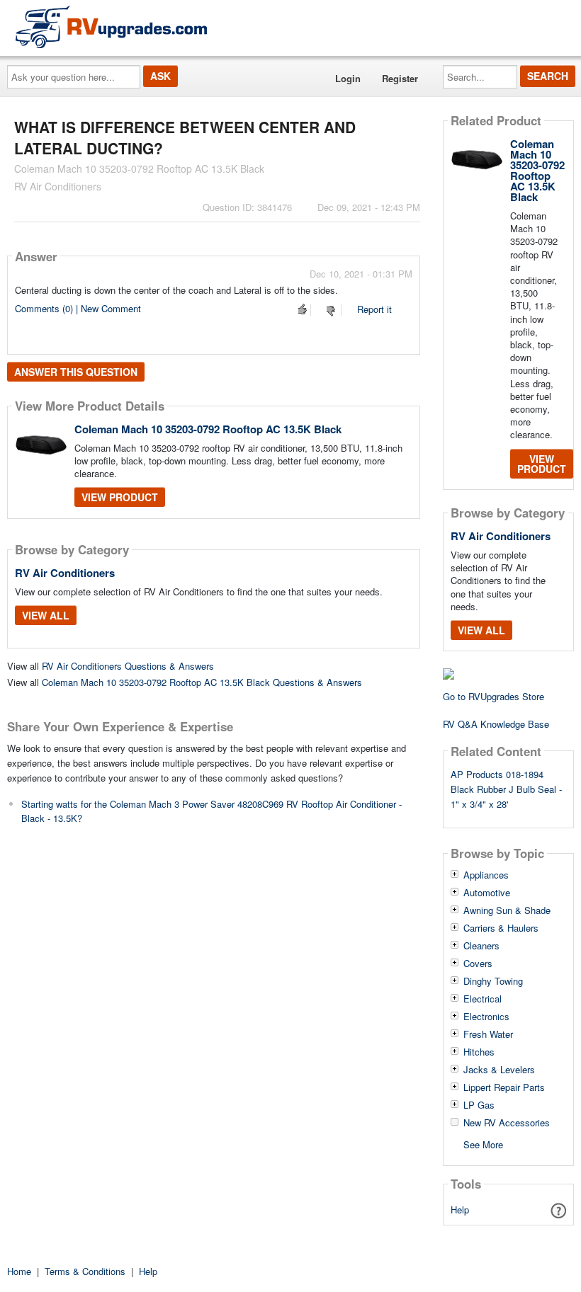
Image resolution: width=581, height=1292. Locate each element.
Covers (477, 963)
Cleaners (481, 946)
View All (45, 615)
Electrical (482, 999)
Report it (374, 309)
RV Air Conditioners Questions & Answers (128, 666)
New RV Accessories (506, 1123)
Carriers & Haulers (500, 928)
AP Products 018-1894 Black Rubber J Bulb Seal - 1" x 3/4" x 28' (506, 789)
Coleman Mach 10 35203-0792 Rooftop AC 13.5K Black (208, 429)
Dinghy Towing (493, 981)
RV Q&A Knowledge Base (496, 724)
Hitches (479, 1052)
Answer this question (75, 372)
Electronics (486, 1017)
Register (400, 78)
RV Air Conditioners (65, 573)
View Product (119, 497)
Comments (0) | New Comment (78, 308)
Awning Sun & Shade (507, 910)
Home (19, 1271)
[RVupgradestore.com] (111, 26)
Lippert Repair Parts (504, 1087)
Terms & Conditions (85, 1271)
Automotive (486, 893)
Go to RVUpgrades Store (493, 696)
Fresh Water (488, 1034)
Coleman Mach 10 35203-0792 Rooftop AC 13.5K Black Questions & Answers (202, 682)
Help (460, 1209)
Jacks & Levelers (499, 1070)
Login (348, 78)
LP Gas (479, 1105)
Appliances (486, 875)
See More (483, 1144)
